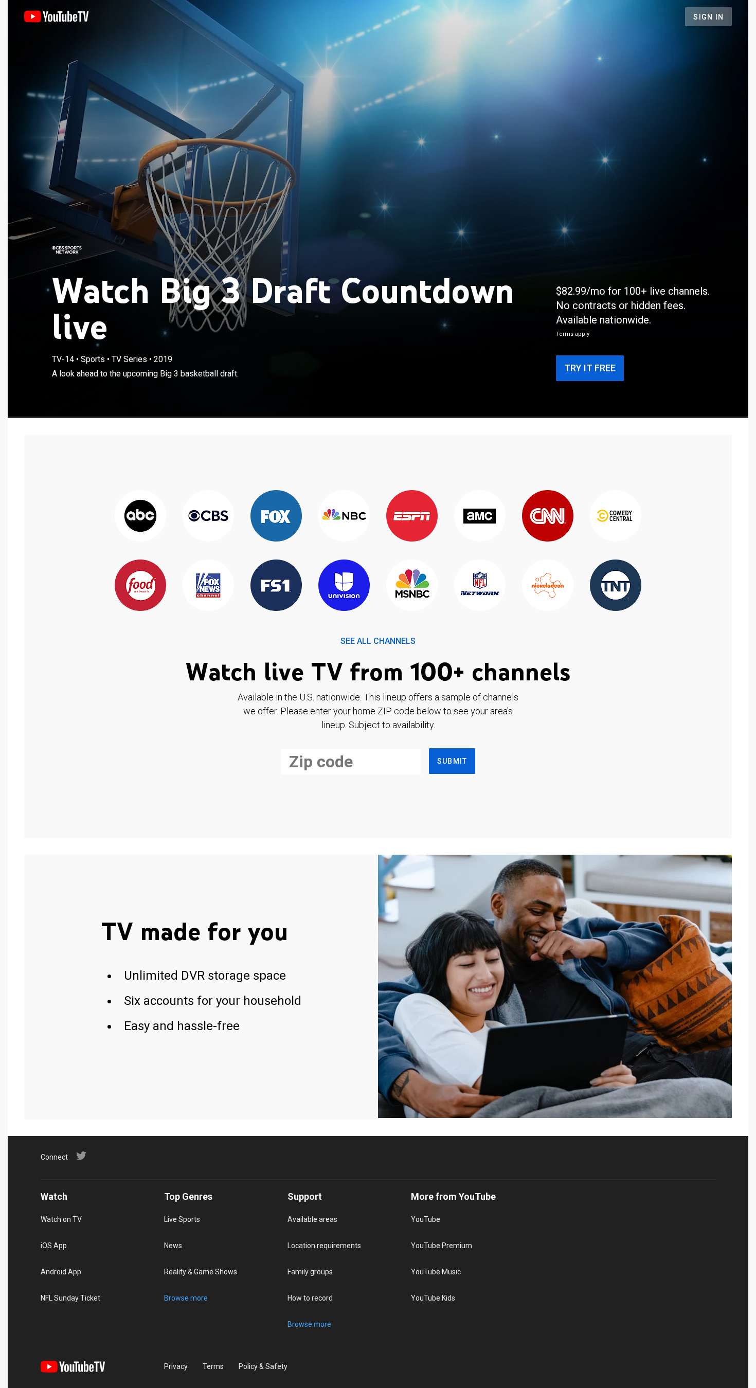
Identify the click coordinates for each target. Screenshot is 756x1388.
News (173, 1245)
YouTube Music (436, 1272)
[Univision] (344, 586)
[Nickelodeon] (548, 586)
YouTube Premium (441, 1245)
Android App (61, 1272)
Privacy (176, 1366)
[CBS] (208, 516)
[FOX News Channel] (208, 586)
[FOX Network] (276, 516)
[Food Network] (140, 586)
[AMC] (480, 516)
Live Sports (182, 1219)
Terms (213, 1366)
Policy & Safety (263, 1366)
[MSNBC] (412, 586)
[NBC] (344, 516)
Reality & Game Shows (200, 1272)
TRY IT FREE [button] (590, 368)
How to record (310, 1298)
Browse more (186, 1298)
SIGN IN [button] (708, 17)
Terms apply (572, 334)
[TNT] (616, 586)
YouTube (425, 1219)
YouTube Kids (433, 1298)
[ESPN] (412, 516)
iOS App (54, 1245)
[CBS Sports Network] (67, 250)
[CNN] (548, 516)
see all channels (378, 641)
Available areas (312, 1219)
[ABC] (140, 516)
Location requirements (324, 1245)
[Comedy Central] (616, 516)
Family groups (310, 1272)
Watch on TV (61, 1219)
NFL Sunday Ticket (70, 1298)
